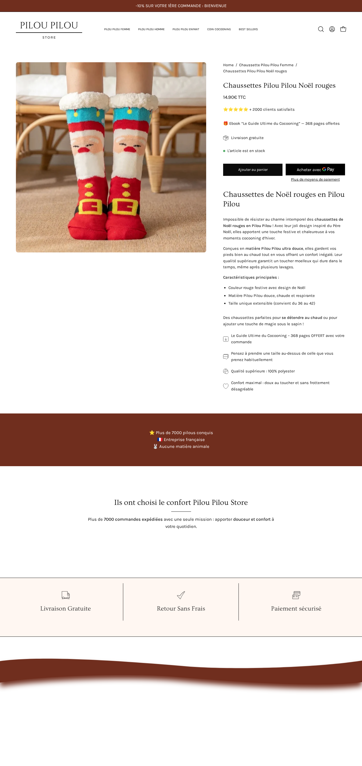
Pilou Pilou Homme (35, 703)
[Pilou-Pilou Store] (49, 29)
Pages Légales (98, 713)
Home (228, 65)
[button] (117, 29)
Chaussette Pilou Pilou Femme (266, 65)
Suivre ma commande (106, 722)
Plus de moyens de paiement (315, 179)
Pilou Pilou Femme (35, 694)
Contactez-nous (100, 694)
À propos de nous (101, 703)
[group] (181, 6)
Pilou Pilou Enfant (33, 713)
